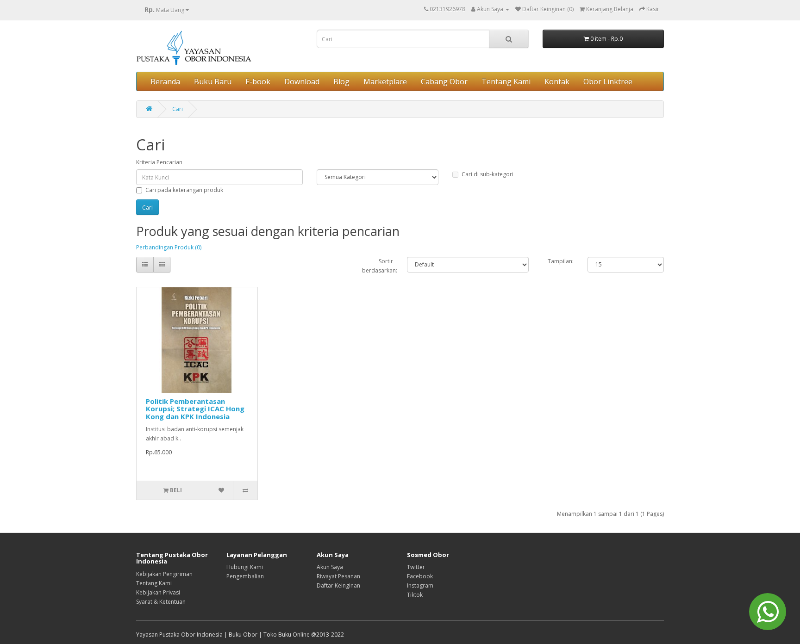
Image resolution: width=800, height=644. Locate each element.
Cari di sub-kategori (487, 174)
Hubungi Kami (244, 567)
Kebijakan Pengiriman (164, 574)
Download (301, 81)
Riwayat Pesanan (338, 576)
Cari (177, 109)
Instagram (420, 585)
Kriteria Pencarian (159, 162)
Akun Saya (330, 567)
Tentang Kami (506, 81)
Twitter (416, 567)
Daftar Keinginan (338, 585)
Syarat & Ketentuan (161, 602)
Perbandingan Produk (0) (168, 247)
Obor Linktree (607, 81)
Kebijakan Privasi (158, 592)
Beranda (165, 81)
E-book (257, 81)
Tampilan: (561, 261)
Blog (341, 81)
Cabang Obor (444, 81)
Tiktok (415, 595)
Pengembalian (245, 576)
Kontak (556, 81)
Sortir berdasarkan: (378, 265)
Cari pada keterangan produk (184, 190)
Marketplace (385, 81)
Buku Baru (212, 81)
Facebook (420, 576)
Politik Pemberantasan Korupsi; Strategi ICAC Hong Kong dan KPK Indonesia (195, 408)
